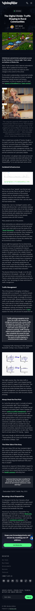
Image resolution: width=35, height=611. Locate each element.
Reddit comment (10, 472)
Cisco (29, 309)
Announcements (6, 566)
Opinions (4, 569)
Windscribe (28, 514)
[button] (31, 3)
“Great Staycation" (8, 230)
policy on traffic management (16, 411)
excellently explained (17, 520)
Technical (5, 572)
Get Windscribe (17, 545)
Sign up (29, 597)
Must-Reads (5, 563)
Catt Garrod (19, 26)
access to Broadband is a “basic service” (18, 83)
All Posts (5, 560)
